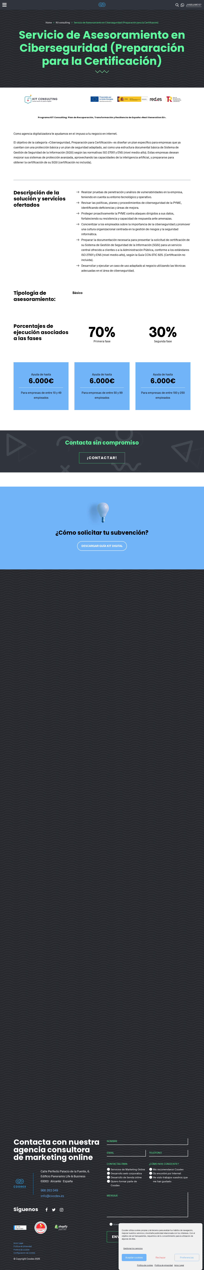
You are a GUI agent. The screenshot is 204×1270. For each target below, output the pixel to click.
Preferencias (187, 1257)
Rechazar (161, 1257)
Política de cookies (145, 1265)
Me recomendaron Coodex (168, 1169)
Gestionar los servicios (133, 1248)
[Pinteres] (61, 1209)
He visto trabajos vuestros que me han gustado (170, 1179)
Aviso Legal (179, 1265)
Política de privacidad (164, 1265)
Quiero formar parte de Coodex (124, 1183)
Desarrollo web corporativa (126, 1173)
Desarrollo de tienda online (126, 1177)
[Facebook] (46, 1209)
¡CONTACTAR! (102, 457)
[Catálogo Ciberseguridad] (40, 1227)
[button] (182, 5)
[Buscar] (177, 5)
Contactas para (117, 1163)
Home (49, 22)
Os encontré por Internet (167, 1173)
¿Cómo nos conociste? (164, 1163)
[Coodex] (102, 5)
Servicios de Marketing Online (128, 1169)
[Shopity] (61, 1228)
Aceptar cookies (134, 1257)
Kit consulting (63, 22)
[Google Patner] (20, 1227)
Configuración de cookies (24, 1253)
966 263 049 (49, 1190)
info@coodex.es (52, 1196)
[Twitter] (54, 1209)
